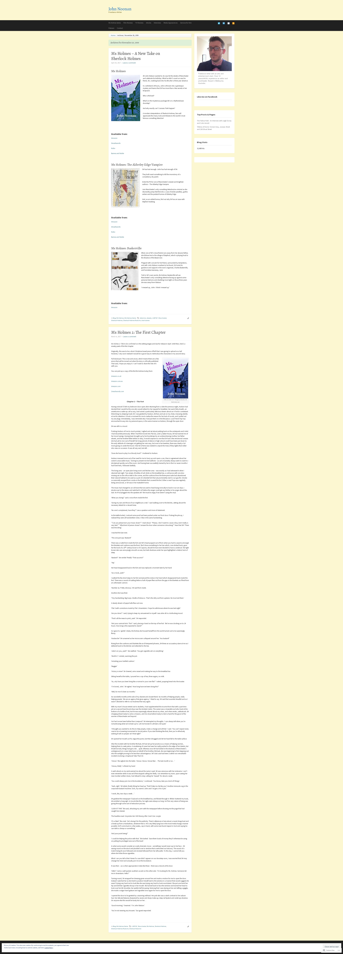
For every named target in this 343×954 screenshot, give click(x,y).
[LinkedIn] (224, 23)
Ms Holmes (120, 318)
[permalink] (187, 318)
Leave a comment (129, 63)
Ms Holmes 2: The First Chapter (138, 332)
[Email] (229, 23)
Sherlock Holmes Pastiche (132, 320)
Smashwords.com (117, 391)
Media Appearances (171, 23)
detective (143, 318)
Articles (148, 23)
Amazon (114, 138)
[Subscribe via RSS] (233, 23)
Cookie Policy (48, 948)
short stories (145, 320)
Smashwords (115, 143)
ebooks (149, 318)
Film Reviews (128, 23)
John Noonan (120, 9)
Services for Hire (185, 23)
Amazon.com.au (117, 381)
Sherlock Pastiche (135, 929)
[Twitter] (219, 23)
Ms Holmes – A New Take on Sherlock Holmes (135, 55)
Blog (114, 318)
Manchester (163, 318)
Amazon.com (115, 386)
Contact (120, 28)
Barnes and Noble (117, 153)
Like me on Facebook (207, 96)
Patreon (111, 28)
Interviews (157, 23)
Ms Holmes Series (115, 23)
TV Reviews (139, 23)
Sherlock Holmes (117, 320)
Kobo (113, 148)
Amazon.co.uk (116, 376)
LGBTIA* (155, 318)
